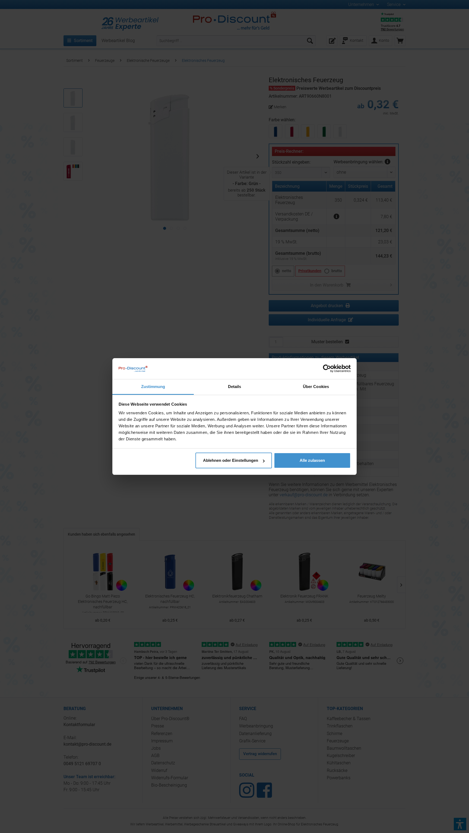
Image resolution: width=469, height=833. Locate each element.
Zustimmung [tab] (153, 386)
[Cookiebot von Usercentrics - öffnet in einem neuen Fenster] (327, 368)
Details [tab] (234, 386)
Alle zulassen (312, 460)
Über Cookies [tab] (316, 386)
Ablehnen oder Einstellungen (230, 460)
